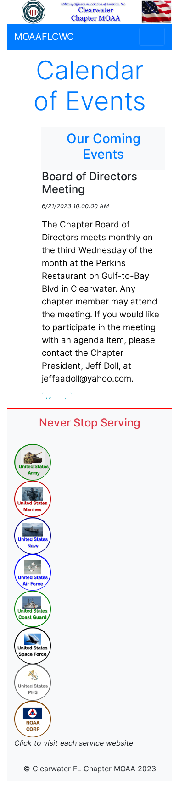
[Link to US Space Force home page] (32, 645)
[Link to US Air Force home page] (32, 571)
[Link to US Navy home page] (32, 535)
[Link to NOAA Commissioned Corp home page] (32, 718)
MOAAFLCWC (44, 36)
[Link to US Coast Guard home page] (32, 608)
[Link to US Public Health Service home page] (32, 681)
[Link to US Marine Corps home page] (32, 498)
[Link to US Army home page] (32, 461)
